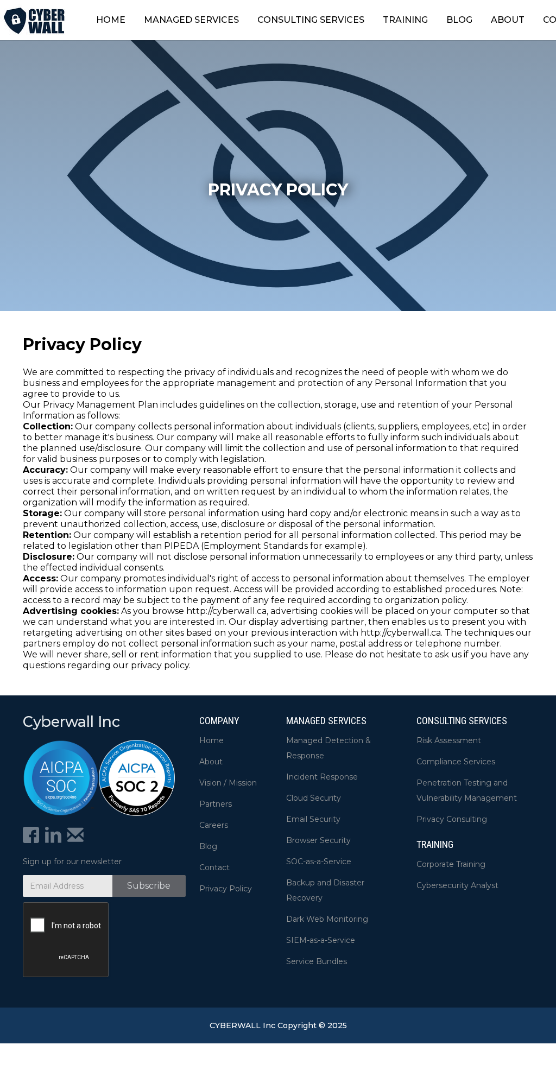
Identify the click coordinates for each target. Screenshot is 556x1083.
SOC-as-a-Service (318, 861)
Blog (208, 846)
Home (211, 740)
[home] (34, 20)
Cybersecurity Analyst (457, 885)
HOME (110, 20)
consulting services (461, 720)
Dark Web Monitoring (327, 919)
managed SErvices (326, 720)
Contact (214, 867)
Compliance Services (455, 762)
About (211, 762)
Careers (213, 825)
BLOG (459, 20)
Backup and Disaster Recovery (325, 890)
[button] (191, 20)
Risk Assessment (448, 740)
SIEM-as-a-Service (320, 940)
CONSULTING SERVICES (310, 20)
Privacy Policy (225, 889)
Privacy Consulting (451, 819)
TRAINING (405, 20)
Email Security (313, 819)
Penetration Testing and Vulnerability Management (466, 790)
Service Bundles (316, 961)
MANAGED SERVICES (191, 20)
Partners (215, 804)
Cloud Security (313, 798)
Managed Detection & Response (328, 748)
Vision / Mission (228, 783)
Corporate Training (450, 864)
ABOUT (508, 20)
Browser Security (318, 840)
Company (219, 720)
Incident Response (322, 777)
